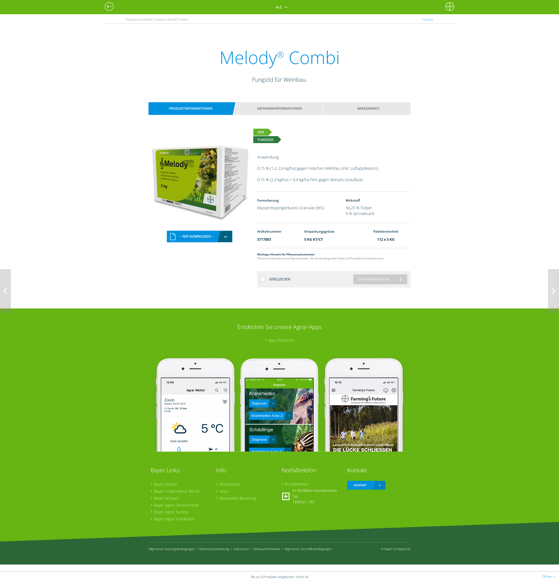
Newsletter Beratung (237, 498)
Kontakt (360, 485)
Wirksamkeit (368, 108)
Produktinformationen (190, 108)
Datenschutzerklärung (214, 549)
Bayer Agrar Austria (171, 511)
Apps (223, 491)
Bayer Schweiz (166, 498)
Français (428, 19)
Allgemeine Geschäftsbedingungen (308, 549)
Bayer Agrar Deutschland (176, 505)
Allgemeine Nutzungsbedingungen (171, 549)
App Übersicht (281, 340)
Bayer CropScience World (176, 491)
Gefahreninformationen (279, 108)
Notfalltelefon (297, 484)
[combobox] (199, 236)
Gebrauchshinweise (266, 549)
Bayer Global (165, 484)
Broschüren (229, 484)
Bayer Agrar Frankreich (174, 518)
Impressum (241, 549)
